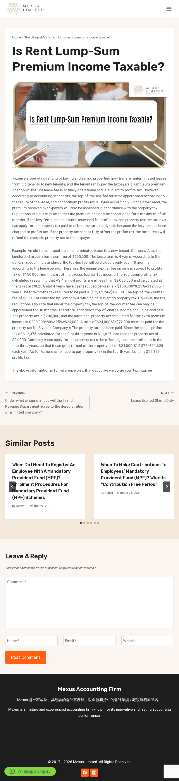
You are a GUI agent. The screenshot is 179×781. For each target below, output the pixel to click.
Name (13, 641)
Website (129, 641)
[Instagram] (94, 773)
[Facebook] (85, 773)
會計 (69, 700)
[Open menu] (169, 8)
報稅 (136, 700)
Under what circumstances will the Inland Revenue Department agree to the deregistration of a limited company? (44, 402)
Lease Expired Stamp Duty (152, 397)
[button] (30, 771)
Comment (16, 582)
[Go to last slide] (12, 486)
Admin (20, 505)
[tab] (81, 523)
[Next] (166, 486)
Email (71, 641)
